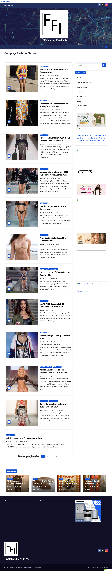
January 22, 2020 (47, 110)
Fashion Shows (44, 66)
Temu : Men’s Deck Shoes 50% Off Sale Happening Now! (43, 483)
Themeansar (37, 567)
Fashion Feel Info (56, 40)
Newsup (29, 567)
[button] (102, 47)
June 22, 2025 (13, 486)
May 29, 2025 (65, 486)
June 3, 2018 (45, 278)
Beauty (79, 78)
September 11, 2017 (47, 410)
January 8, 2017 (12, 441)
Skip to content (5, 1)
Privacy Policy (31, 47)
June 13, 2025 (39, 486)
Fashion (79, 92)
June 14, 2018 (45, 212)
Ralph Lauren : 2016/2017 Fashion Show (24, 438)
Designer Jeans (44, 269)
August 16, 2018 (46, 144)
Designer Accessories (46, 366)
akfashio (56, 75)
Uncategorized (54, 401)
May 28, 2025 (91, 486)
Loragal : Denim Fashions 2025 (93, 482)
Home (8, 47)
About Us (18, 47)
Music (79, 101)
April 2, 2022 (45, 75)
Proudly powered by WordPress (13, 567)
